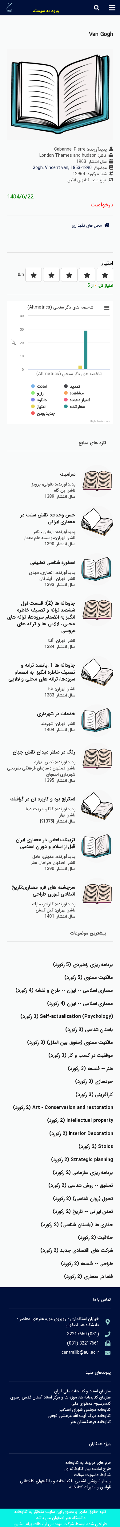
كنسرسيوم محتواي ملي (91, 1403)
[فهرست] (112, 7)
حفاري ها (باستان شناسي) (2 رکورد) (77, 1225)
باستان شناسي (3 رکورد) (89, 1030)
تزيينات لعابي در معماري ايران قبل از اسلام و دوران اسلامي (45, 843)
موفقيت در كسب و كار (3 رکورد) (80, 1055)
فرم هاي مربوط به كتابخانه (88, 1462)
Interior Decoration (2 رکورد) (81, 1134)
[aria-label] (97, 481)
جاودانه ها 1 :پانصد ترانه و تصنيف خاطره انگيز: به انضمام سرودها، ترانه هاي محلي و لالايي (41, 672)
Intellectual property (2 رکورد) (80, 1120)
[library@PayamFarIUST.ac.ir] (105, 1352)
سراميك (67, 474)
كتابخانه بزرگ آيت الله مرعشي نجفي (79, 1415)
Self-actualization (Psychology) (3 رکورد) (66, 1016)
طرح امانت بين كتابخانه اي (87, 1468)
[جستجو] (96, 7)
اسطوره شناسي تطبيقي (52, 562)
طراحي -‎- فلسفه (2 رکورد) (87, 1264)
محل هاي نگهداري (88, 225)
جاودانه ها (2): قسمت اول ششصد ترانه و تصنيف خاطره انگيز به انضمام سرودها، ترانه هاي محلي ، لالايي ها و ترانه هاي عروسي (41, 617)
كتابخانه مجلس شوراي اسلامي (84, 1409)
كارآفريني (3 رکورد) (94, 1095)
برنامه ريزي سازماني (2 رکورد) (83, 1172)
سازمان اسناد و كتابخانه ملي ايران (82, 1391)
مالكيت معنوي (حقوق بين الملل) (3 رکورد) (70, 1042)
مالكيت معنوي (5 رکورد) (88, 977)
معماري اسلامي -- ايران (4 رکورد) (80, 1003)
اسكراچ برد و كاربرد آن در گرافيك (42, 799)
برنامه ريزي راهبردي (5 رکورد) (83, 965)
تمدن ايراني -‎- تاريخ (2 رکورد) (83, 1211)
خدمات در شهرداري (56, 714)
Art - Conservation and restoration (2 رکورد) (63, 1107)
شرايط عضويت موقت (92, 1474)
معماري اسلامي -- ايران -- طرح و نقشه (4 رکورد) (64, 990)
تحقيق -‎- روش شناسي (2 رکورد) (80, 1185)
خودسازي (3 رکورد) (94, 1081)
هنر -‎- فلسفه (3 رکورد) (90, 1068)
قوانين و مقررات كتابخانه (90, 1487)
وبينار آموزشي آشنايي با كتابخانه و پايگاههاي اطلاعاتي (65, 1481)
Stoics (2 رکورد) (95, 1146)
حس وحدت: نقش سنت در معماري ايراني (47, 518)
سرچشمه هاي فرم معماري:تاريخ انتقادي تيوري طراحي (43, 891)
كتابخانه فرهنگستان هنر (90, 1421)
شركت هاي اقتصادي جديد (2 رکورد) (76, 1250)
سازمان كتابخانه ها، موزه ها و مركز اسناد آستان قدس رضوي (60, 1397)
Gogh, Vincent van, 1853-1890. (61, 167)
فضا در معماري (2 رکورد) (88, 1276)
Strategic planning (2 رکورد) (82, 1160)
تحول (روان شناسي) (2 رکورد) (83, 1199)
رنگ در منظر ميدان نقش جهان (44, 752)
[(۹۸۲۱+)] (105, 1343)
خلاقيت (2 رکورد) (95, 1237)
